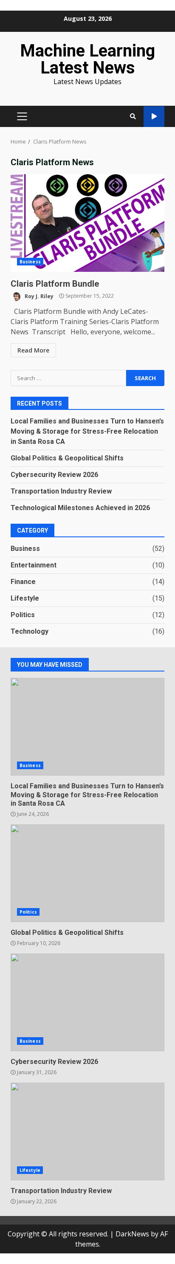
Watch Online (154, 116)
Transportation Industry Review (61, 491)
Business (30, 262)
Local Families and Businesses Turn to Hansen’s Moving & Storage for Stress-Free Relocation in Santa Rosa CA (87, 431)
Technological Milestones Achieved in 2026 (80, 508)
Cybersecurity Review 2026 (54, 475)
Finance (23, 582)
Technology (29, 631)
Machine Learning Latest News (87, 59)
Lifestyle (25, 598)
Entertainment (33, 565)
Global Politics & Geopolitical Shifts (67, 458)
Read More (33, 350)
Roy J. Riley (38, 295)
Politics (23, 615)
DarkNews (132, 1234)
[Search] (133, 116)
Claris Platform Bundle (87, 223)
